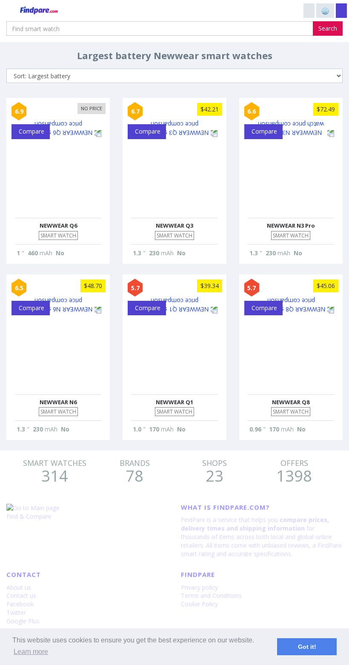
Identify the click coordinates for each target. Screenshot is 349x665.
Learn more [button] (31, 651)
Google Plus (23, 621)
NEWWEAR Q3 (174, 225)
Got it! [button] (307, 646)
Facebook (20, 604)
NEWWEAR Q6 (58, 225)
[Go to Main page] (87, 508)
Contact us (21, 595)
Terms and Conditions (211, 595)
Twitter (16, 612)
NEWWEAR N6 (58, 402)
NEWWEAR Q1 (174, 402)
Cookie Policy (199, 604)
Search (327, 28)
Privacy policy (199, 587)
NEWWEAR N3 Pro (291, 225)
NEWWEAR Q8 (290, 402)
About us (18, 587)
